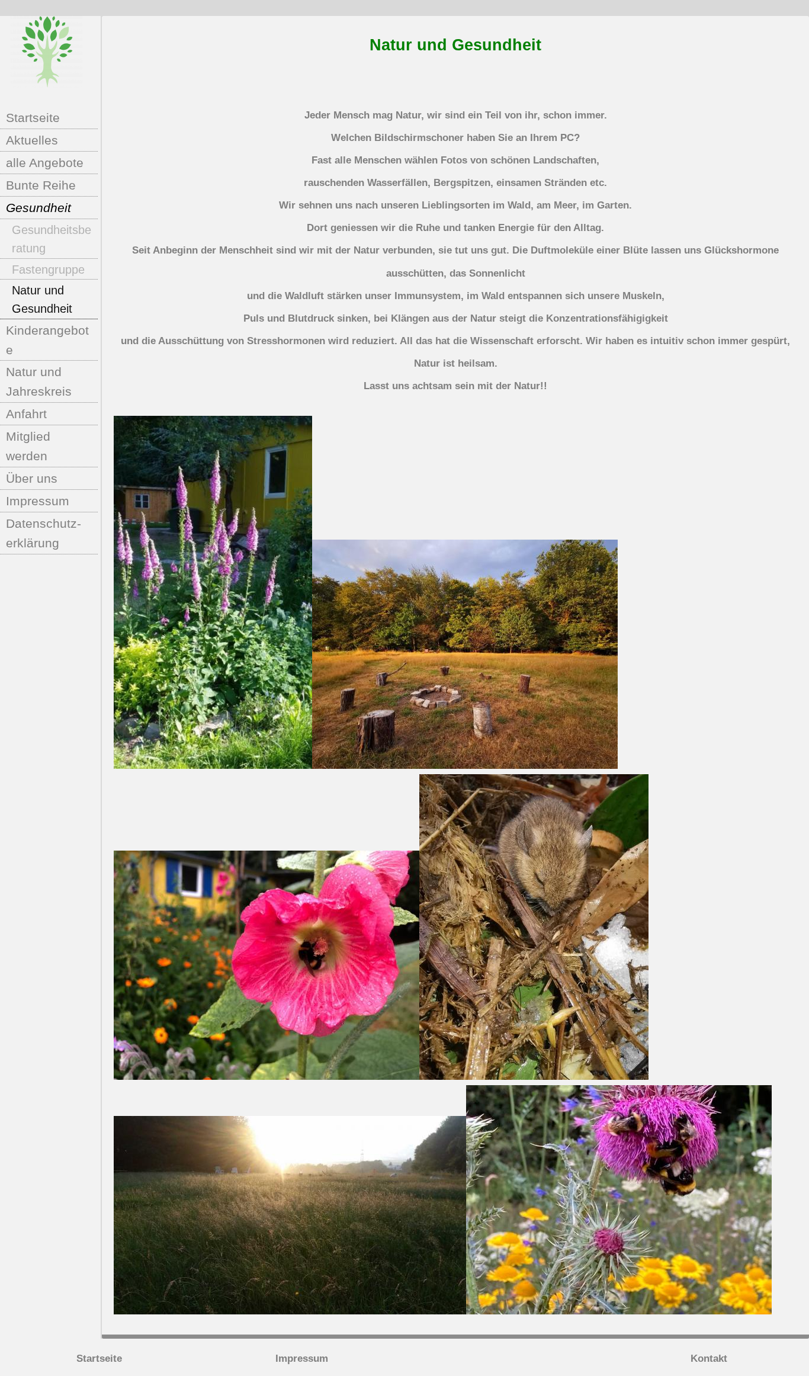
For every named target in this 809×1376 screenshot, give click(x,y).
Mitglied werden (28, 446)
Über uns (31, 478)
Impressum (37, 501)
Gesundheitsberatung (51, 239)
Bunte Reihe (41, 185)
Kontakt (709, 1358)
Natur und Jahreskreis (39, 381)
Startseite (33, 117)
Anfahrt (26, 414)
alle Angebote (45, 162)
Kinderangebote (47, 340)
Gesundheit (38, 207)
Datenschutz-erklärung (43, 533)
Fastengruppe (48, 269)
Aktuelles (32, 140)
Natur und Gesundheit (42, 299)
